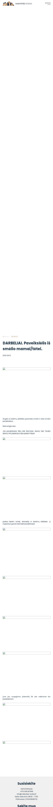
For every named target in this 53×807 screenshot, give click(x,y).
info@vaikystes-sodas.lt (26, 794)
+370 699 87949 (26, 791)
